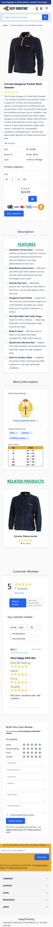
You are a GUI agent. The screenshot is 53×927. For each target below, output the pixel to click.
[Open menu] (46, 8)
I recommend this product (22, 815)
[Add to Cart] (32, 199)
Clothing (25, 433)
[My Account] (37, 8)
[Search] (45, 17)
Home (5, 25)
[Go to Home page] (15, 8)
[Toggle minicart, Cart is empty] (41, 8)
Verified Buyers (19, 633)
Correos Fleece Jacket (25, 536)
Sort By (13, 627)
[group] (11, 92)
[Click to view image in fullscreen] (25, 54)
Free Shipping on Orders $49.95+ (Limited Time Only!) (25, 2)
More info (19, 593)
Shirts (12, 433)
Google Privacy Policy (14, 829)
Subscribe (41, 857)
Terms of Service (34, 829)
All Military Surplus (18, 438)
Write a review (15, 603)
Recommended (19, 639)
